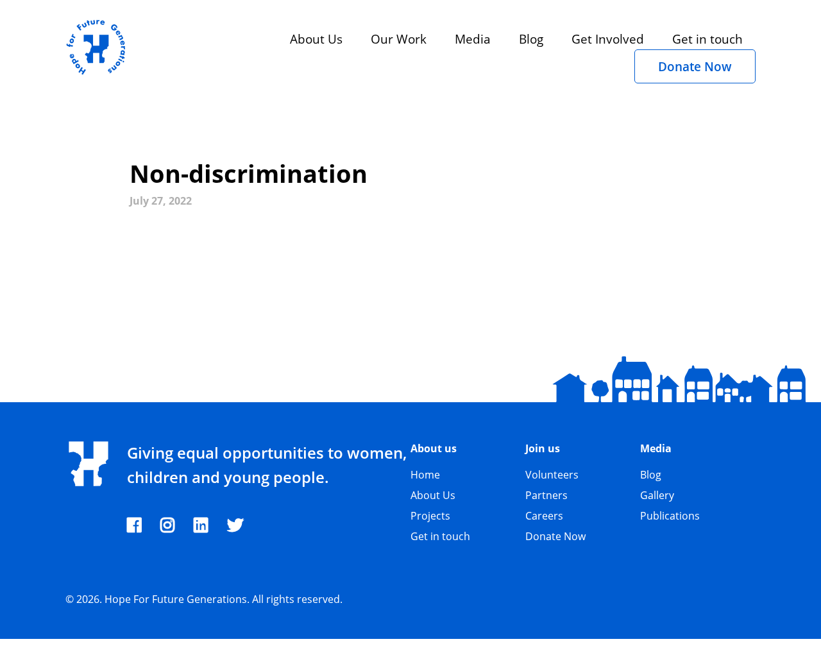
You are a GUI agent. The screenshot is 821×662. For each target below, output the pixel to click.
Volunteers (552, 475)
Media (473, 38)
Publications (670, 516)
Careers (544, 516)
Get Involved (607, 38)
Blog (531, 38)
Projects (430, 516)
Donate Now (695, 66)
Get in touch (707, 38)
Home (425, 475)
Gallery (657, 495)
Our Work (399, 38)
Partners (546, 495)
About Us (316, 38)
